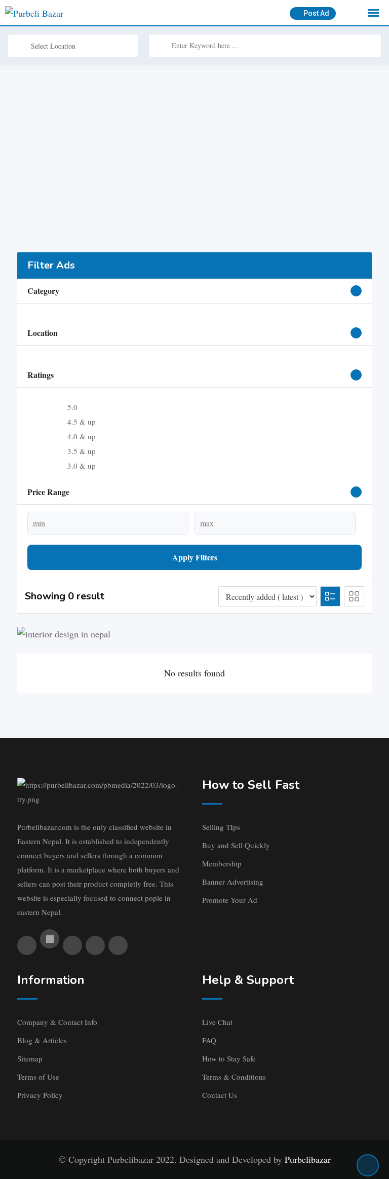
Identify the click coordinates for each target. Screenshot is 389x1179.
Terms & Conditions (234, 1077)
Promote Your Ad (229, 900)
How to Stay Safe (229, 1058)
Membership (222, 863)
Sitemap (30, 1058)
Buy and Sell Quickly (236, 845)
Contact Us (219, 1095)
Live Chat (217, 1022)
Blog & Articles (42, 1040)
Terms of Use (38, 1077)
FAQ (209, 1040)
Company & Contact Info (57, 1022)
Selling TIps (221, 827)
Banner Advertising (232, 882)
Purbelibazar (308, 1159)
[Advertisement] (194, 141)
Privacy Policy (40, 1095)
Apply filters (194, 557)
